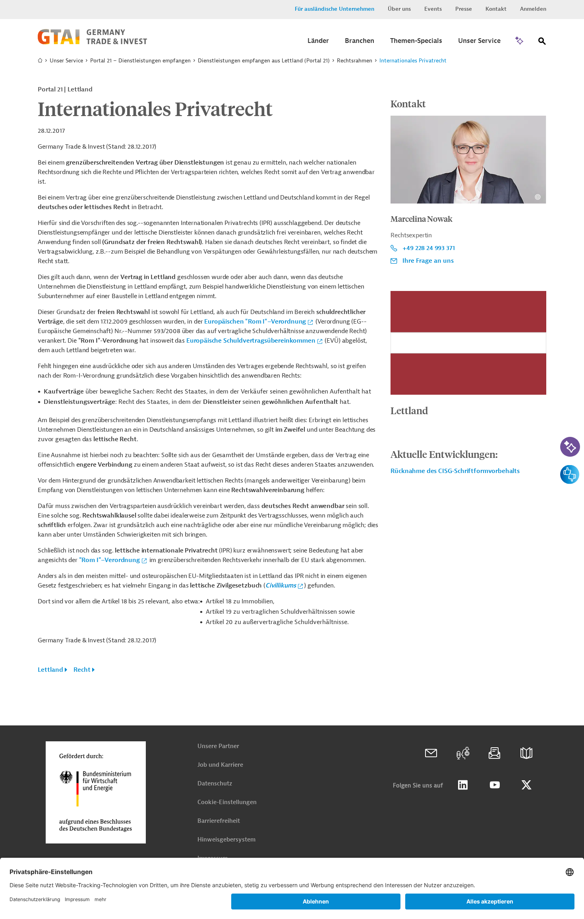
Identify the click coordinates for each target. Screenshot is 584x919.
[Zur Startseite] (92, 43)
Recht (82, 670)
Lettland (50, 670)
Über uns (399, 9)
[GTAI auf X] (526, 785)
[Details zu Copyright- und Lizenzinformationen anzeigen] (537, 197)
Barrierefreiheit (218, 821)
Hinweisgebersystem (226, 839)
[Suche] (542, 42)
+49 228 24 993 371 (428, 248)
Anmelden (533, 9)
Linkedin (463, 785)
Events (433, 9)
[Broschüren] (526, 753)
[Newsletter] (495, 753)
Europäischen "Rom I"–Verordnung (255, 322)
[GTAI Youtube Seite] (495, 785)
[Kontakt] (431, 753)
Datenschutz (214, 783)
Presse (463, 9)
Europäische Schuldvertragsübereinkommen (250, 341)
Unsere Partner (218, 746)
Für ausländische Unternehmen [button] (334, 9)
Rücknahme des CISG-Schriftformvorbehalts (455, 471)
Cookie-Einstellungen (227, 802)
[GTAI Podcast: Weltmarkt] (463, 753)
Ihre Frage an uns (428, 261)
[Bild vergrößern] (468, 343)
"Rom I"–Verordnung (109, 560)
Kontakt (496, 9)
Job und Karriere (220, 765)
